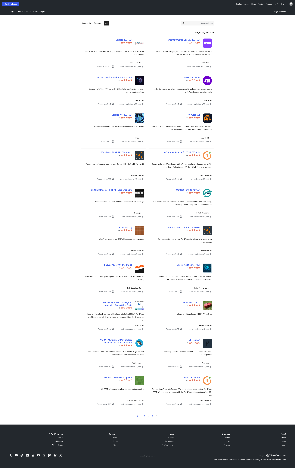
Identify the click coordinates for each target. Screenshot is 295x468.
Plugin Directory (280, 12)
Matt (60, 438)
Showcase (226, 434)
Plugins (227, 441)
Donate (114, 441)
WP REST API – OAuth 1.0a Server (184, 227)
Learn (172, 434)
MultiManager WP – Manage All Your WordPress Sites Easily (117, 303)
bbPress (58, 441)
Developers (169, 441)
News (284, 438)
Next (139, 416)
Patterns (227, 445)
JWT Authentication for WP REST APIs (181, 152)
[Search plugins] (183, 23)
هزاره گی (261, 455)
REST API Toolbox (191, 302)
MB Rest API (194, 340)
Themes (227, 438)
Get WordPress (10, 4)
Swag (115, 445)
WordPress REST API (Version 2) (116, 152)
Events (115, 438)
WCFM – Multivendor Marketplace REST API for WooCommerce (116, 341)
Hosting (283, 441)
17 (144, 416)
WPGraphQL (194, 115)
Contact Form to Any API (188, 190)
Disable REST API (124, 40)
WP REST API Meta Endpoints (118, 377)
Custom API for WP (190, 377)
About (283, 434)
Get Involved (113, 434)
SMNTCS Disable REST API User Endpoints (111, 190)
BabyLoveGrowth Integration (118, 265)
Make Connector (192, 77)
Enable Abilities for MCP (188, 265)
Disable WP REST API (122, 115)
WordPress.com (56, 434)
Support (171, 438)
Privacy (283, 445)
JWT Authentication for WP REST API (114, 77)
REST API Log (125, 227)
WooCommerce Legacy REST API (184, 40)
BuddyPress (57, 445)
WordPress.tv (168, 445)
